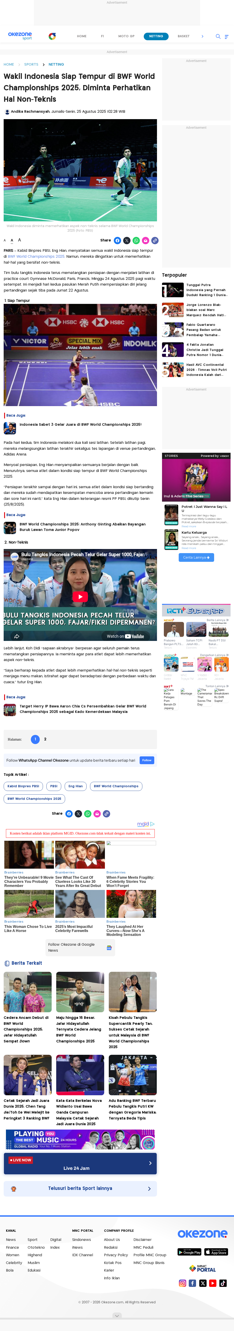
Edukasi (34, 1270)
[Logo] (52, 36)
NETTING (56, 64)
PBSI (53, 786)
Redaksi (110, 1247)
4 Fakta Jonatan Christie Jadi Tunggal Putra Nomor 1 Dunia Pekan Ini (204, 350)
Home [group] (81, 36)
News (11, 1240)
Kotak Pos (113, 1263)
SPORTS (31, 64)
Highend (35, 1255)
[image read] (10, 428)
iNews (77, 1247)
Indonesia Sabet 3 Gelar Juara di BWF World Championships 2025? (81, 424)
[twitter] (203, 1283)
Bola (9, 1270)
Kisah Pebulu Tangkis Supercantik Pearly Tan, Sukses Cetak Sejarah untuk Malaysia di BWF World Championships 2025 (131, 1032)
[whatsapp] (136, 241)
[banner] (80, 1148)
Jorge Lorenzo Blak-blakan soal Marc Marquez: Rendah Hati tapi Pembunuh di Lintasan (205, 310)
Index (55, 1247)
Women (12, 1255)
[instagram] (182, 1283)
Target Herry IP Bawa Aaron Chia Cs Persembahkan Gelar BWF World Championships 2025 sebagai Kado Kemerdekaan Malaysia (83, 709)
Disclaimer (142, 1240)
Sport (32, 1240)
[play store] (189, 1251)
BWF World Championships (116, 786)
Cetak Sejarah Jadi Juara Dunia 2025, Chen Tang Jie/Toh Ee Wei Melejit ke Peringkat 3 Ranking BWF (27, 1109)
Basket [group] (184, 36)
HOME (9, 64)
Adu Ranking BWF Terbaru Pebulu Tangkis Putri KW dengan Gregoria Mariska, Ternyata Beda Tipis (133, 1109)
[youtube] (213, 1283)
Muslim (34, 1263)
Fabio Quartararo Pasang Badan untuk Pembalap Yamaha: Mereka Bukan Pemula (205, 330)
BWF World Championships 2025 (36, 256)
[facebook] (192, 1283)
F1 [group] (102, 36)
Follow (147, 760)
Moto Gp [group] (126, 36)
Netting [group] (156, 36)
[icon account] (7, 111)
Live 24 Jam (77, 1168)
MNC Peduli (143, 1247)
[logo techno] (19, 36)
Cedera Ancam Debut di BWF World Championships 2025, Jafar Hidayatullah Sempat (26, 1029)
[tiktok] (223, 1283)
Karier (109, 1270)
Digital (55, 1240)
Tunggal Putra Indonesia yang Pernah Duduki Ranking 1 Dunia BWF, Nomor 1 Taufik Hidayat (206, 291)
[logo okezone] (203, 1234)
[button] (202, 36)
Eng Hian (76, 786)
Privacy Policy (116, 1255)
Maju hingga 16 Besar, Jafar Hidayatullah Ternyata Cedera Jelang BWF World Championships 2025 (78, 1029)
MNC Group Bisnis (149, 1263)
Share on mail (145, 241)
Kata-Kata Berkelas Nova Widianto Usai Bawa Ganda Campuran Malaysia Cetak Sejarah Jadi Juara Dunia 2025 (79, 1112)
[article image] (173, 290)
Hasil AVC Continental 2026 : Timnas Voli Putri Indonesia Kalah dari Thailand (206, 370)
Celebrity (14, 1263)
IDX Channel (82, 1255)
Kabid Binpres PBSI (23, 786)
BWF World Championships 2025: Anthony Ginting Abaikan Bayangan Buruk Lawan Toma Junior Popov (83, 527)
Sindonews (81, 1240)
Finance (12, 1247)
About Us (112, 1240)
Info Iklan (112, 1278)
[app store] (216, 1251)
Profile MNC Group (149, 1255)
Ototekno (36, 1247)
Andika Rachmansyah (30, 111)
